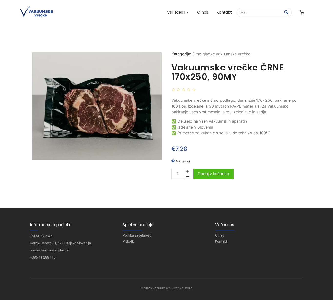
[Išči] (286, 12)
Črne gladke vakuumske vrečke (221, 53)
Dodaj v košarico (213, 174)
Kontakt (221, 241)
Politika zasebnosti (137, 235)
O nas (219, 235)
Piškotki (129, 241)
